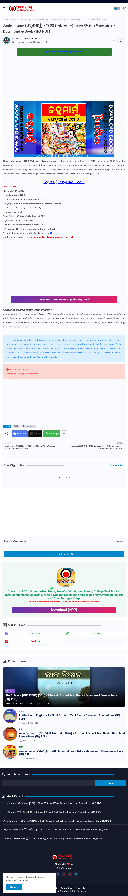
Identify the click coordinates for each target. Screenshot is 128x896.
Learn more (22, 880)
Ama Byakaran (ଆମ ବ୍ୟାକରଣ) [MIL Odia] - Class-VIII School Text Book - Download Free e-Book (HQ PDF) (72, 735)
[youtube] (64, 874)
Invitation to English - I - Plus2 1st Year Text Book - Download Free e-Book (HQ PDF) (69, 717)
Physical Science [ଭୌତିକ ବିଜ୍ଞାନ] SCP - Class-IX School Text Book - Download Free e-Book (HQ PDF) (56, 830)
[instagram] (70, 874)
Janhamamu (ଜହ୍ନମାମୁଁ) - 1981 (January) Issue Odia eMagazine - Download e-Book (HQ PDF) (71, 753)
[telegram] (76, 874)
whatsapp (97, 634)
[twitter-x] (58, 874)
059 (51, 233)
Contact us (66, 888)
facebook (35, 634)
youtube (35, 641)
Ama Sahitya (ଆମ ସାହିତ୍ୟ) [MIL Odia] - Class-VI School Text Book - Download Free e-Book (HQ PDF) (57, 821)
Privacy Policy (82, 888)
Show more (114, 465)
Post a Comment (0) (64, 554)
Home (5, 19)
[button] (117, 8)
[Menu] (4, 8)
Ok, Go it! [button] (14, 887)
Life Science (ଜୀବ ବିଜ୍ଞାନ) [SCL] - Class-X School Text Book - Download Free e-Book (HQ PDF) (52, 803)
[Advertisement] (64, 79)
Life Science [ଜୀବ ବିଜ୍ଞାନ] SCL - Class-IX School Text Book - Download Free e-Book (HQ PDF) (52, 812)
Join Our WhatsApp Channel (65, 52)
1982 (16, 426)
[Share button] (64, 433)
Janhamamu (16, 19)
